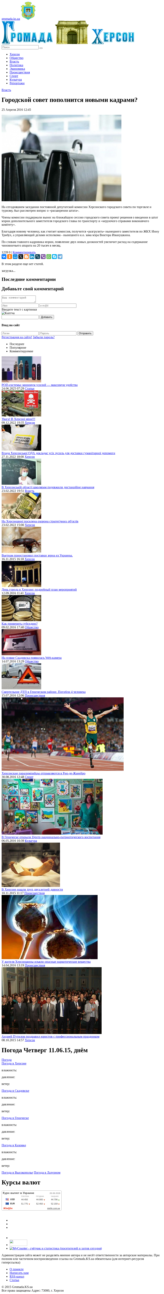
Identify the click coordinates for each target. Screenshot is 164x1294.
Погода (7, 1059)
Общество (16, 58)
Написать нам (19, 1273)
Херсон (15, 54)
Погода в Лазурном (47, 1172)
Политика (16, 65)
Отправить (85, 333)
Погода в (14, 1063)
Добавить (46, 317)
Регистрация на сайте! (17, 337)
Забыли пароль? (44, 337)
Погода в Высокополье (17, 1172)
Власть (14, 61)
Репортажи (17, 83)
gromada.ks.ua (11, 18)
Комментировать (24, 252)
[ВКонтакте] (4, 256)
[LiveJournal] (37, 256)
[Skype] (54, 256)
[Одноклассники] (9, 256)
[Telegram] (60, 256)
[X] (20, 256)
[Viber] (43, 256)
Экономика (17, 68)
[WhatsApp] (48, 256)
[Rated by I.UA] (18, 1244)
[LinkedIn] (32, 256)
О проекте (17, 1269)
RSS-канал (17, 1276)
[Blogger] (26, 256)
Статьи (29, 388)
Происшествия (20, 72)
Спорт (14, 76)
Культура (16, 79)
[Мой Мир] (15, 256)
